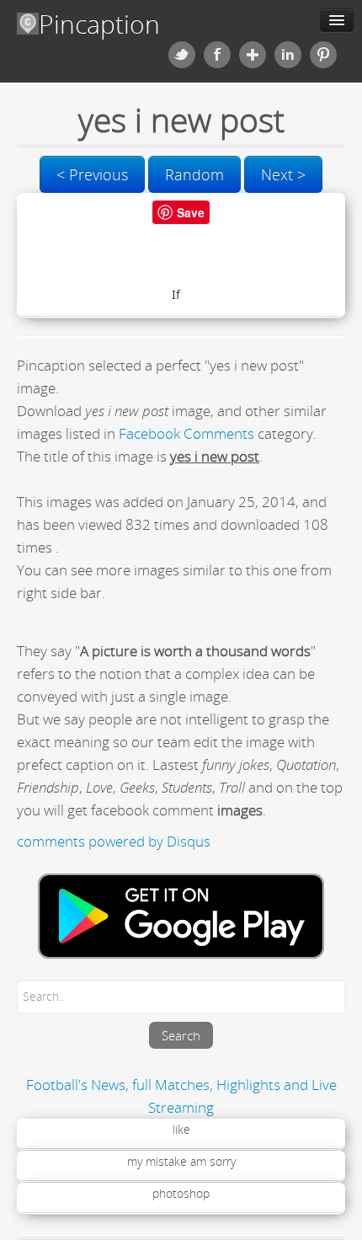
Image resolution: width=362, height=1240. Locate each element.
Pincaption (99, 24)
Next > (283, 174)
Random (194, 174)
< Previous (92, 174)
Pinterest (323, 54)
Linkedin (287, 54)
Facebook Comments (186, 433)
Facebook (217, 54)
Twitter (181, 54)
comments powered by (113, 841)
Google (252, 54)
